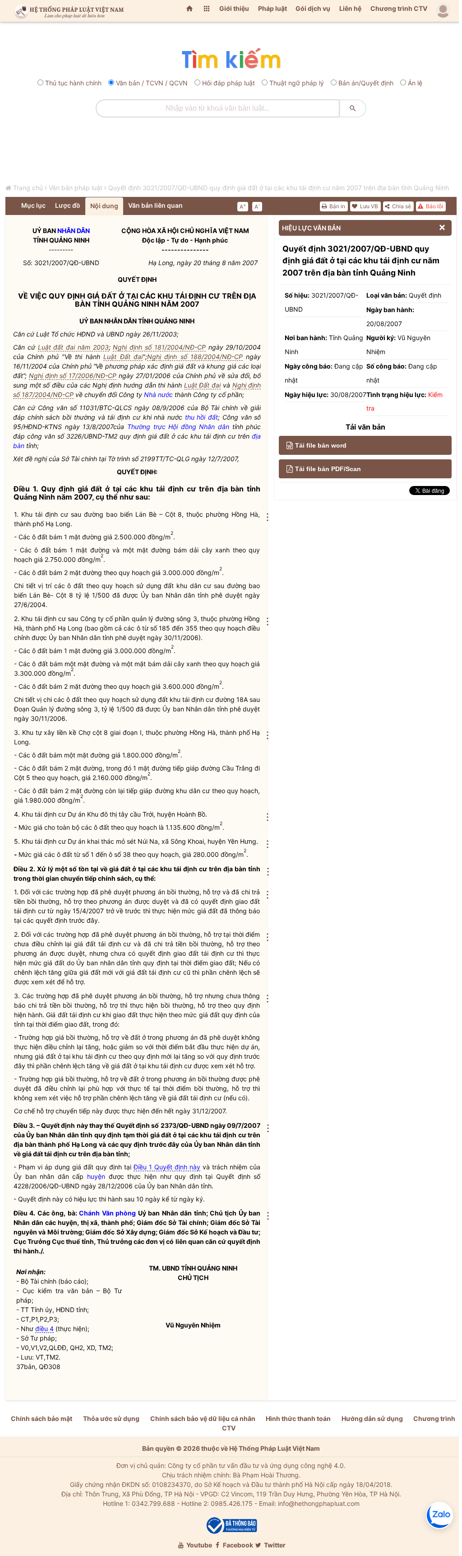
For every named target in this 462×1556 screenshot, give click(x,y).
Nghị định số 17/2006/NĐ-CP (72, 375)
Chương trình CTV (398, 8)
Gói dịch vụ (313, 8)
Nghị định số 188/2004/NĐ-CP (195, 356)
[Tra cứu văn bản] (231, 59)
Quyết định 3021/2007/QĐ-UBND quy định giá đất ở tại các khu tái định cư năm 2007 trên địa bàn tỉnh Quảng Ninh (278, 188)
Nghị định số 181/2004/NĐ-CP (159, 347)
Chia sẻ (401, 206)
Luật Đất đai (123, 356)
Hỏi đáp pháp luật (228, 83)
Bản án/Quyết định (365, 83)
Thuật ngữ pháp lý (296, 83)
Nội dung (104, 206)
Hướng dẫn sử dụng (372, 1418)
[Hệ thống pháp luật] (67, 10)
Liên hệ (350, 8)
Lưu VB (368, 206)
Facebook (237, 1545)
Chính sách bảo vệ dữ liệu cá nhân (202, 1418)
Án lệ (415, 83)
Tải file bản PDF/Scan (328, 468)
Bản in (336, 206)
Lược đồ (67, 205)
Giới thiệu (234, 8)
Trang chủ (28, 188)
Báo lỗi (434, 206)
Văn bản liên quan (155, 205)
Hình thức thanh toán (298, 1418)
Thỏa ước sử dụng (111, 1418)
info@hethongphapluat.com (319, 1503)
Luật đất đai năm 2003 (73, 347)
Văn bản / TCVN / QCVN (152, 83)
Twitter (274, 1545)
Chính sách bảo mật (41, 1418)
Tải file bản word (320, 445)
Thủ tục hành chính (73, 83)
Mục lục (33, 205)
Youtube (198, 1545)
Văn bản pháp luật (75, 188)
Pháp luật (272, 8)
